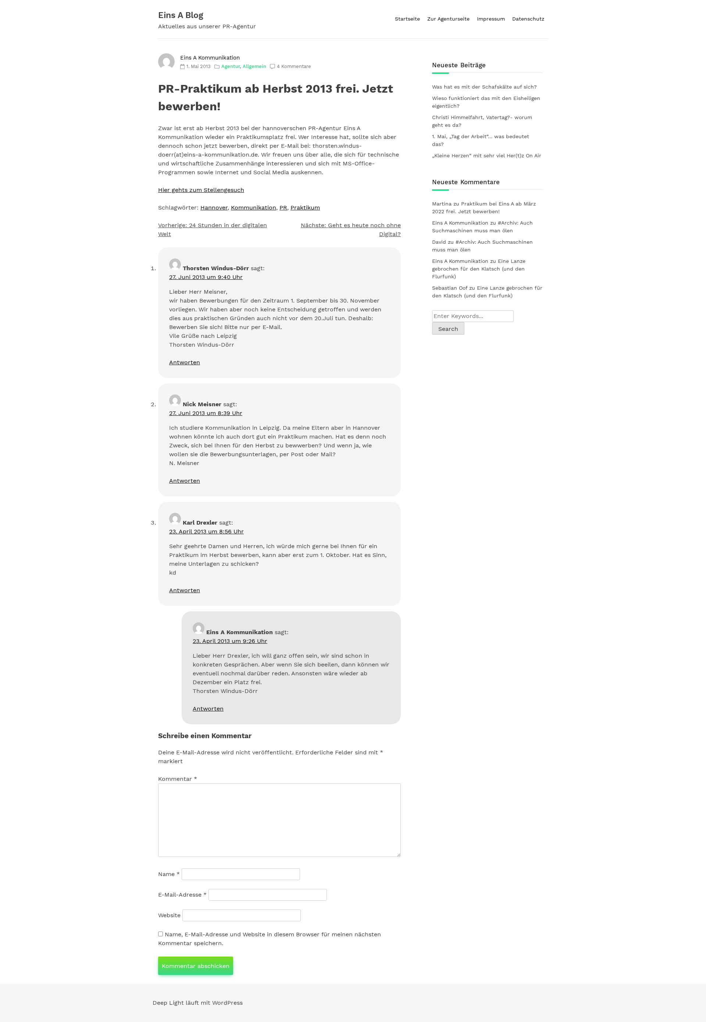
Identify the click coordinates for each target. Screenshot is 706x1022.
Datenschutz (528, 19)
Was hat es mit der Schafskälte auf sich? (484, 87)
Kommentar (177, 778)
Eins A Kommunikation (210, 57)
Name (169, 874)
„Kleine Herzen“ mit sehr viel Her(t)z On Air (486, 155)
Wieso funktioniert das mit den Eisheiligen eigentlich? (486, 102)
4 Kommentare (294, 66)
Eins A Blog (180, 15)
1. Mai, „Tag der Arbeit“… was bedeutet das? (480, 140)
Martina (442, 204)
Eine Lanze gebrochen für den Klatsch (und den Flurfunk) (478, 268)
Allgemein (254, 66)
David (439, 242)
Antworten (184, 362)
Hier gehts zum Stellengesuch (201, 189)
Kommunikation (253, 207)
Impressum (491, 19)
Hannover (214, 207)
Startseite (407, 19)
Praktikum (305, 207)
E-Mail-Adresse (182, 894)
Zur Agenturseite (448, 19)
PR (283, 207)
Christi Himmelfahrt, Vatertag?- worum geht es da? (482, 121)
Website (169, 915)
